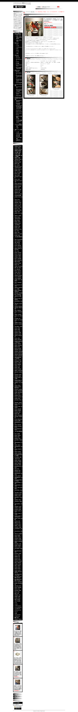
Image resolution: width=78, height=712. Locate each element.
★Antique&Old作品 (18, 195)
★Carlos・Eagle (17, 235)
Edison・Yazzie (17, 591)
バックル (17, 51)
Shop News (16, 696)
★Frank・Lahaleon (18, 410)
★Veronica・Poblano (18, 461)
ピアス (17, 48)
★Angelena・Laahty (18, 543)
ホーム (24, 11)
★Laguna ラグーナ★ (18, 184)
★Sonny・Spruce (17, 221)
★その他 (17, 63)
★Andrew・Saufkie (18, 332)
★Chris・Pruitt (17, 187)
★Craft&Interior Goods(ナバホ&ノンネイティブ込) (18, 98)
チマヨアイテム (17, 616)
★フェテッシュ (18, 110)
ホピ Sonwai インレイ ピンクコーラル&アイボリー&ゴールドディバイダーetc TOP (17, 673)
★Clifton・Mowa (17, 398)
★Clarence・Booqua (18, 553)
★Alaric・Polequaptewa (18, 390)
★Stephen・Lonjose (18, 538)
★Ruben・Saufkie (18, 362)
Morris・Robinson (18, 240)
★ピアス (17, 61)
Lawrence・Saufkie (18, 255)
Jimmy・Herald (17, 175)
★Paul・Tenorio (17, 217)
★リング (17, 56)
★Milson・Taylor (17, 365)
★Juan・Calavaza (18, 435)
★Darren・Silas (17, 346)
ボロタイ (17, 50)
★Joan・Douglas (17, 535)
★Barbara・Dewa (17, 470)
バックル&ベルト (17, 608)
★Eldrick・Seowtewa (18, 494)
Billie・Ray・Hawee (18, 267)
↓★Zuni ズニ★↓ (17, 458)
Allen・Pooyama (17, 242)
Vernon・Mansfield (18, 276)
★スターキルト (18, 95)
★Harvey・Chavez (18, 205)
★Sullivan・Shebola (18, 507)
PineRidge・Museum (18, 146)
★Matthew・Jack (18, 594)
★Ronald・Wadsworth (18, 354)
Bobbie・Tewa (17, 264)
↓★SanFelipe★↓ (17, 224)
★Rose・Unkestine (18, 562)
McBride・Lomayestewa (18, 266)
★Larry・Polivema (18, 343)
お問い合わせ (44, 6)
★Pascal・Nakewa (18, 568)
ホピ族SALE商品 (17, 153)
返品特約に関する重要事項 (48, 25)
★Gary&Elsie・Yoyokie (18, 326)
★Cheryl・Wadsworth (18, 352)
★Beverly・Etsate (17, 522)
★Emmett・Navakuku (18, 389)
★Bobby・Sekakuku (18, 314)
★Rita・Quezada (17, 599)
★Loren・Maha (17, 338)
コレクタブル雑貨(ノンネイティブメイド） (19, 121)
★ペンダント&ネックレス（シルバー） (19, 76)
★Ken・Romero (17, 220)
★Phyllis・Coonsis (18, 495)
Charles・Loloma (17, 243)
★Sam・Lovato (17, 199)
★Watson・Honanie (18, 263)
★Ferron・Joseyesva (18, 359)
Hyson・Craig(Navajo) (18, 581)
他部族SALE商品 (17, 157)
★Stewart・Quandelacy (18, 533)
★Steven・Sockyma (18, 348)
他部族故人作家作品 (18, 150)
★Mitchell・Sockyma (18, 349)
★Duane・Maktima (18, 186)
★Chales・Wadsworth (18, 355)
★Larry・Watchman (18, 587)
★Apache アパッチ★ (18, 229)
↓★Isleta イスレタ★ (18, 189)
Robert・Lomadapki (18, 258)
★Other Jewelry (17, 70)
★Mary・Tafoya (17, 211)
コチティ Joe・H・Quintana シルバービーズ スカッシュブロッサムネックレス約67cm (18, 687)
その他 (17, 53)
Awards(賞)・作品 (17, 152)
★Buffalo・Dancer (18, 223)
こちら (20, 27)
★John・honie (17, 413)
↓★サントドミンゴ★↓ (18, 193)
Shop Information (17, 698)
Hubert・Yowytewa (18, 270)
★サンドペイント (19, 113)
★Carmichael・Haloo (18, 457)
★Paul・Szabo (17, 163)
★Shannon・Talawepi (18, 402)
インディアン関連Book (18, 124)
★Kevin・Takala (17, 329)
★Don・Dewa (17, 468)
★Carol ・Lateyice (18, 570)
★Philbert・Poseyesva (18, 322)
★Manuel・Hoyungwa (18, 275)
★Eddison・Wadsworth (18, 351)
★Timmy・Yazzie (17, 226)
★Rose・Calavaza (17, 565)
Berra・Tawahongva (18, 294)
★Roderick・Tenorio (18, 202)
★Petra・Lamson (17, 393)
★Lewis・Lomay (17, 173)
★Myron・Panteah (18, 451)
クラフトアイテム (17, 614)
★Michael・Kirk (17, 192)
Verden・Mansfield (18, 278)
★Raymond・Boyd (18, 585)
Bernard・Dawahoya (18, 252)
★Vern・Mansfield (18, 364)
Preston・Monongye (18, 245)
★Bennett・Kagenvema (18, 287)
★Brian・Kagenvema (18, 339)
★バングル (18, 57)
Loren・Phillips (17, 288)
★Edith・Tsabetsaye (18, 460)
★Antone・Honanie (18, 368)
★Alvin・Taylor (17, 367)
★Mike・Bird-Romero (18, 183)
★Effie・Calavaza (17, 444)
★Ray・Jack (17, 593)
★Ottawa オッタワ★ (18, 233)
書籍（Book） (17, 617)
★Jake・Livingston (18, 463)
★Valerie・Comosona (18, 539)
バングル (17, 45)
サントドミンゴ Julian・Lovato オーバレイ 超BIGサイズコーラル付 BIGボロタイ (18, 633)
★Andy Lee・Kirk (18, 190)
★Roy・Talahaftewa (18, 310)
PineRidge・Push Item (18, 149)
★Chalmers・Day (17, 318)
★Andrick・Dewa (17, 471)
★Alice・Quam (17, 436)
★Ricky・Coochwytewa (18, 370)
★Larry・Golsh (17, 179)
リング (17, 44)
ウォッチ (16, 611)
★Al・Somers (17, 230)
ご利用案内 (39, 6)
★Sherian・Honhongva (18, 306)
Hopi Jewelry (17, 42)
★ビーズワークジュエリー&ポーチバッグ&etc (19, 90)
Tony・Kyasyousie (17, 273)
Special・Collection (18, 147)
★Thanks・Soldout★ (18, 619)
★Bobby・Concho (18, 525)
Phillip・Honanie (17, 261)
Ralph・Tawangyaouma (18, 239)
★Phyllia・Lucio (17, 556)
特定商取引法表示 (17, 694)
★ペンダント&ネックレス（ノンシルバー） (19, 80)
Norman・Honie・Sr (18, 272)
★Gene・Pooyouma (18, 424)
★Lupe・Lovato (17, 208)
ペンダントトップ (19, 47)
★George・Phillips (18, 420)
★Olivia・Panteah (17, 536)
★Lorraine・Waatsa (18, 464)
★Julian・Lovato (17, 170)
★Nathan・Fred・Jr (18, 395)
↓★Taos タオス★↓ (18, 218)
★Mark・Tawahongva (18, 345)
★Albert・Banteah (18, 475)
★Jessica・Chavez (18, 559)
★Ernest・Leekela (18, 546)
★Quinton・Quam (18, 499)
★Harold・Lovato (17, 200)
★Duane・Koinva (17, 385)
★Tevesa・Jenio (17, 588)
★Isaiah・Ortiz (17, 227)
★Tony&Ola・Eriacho (18, 492)
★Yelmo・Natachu (18, 545)
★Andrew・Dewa (17, 438)
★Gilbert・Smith (17, 596)
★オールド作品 (17, 433)
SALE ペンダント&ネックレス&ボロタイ (19, 37)
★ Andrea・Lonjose (18, 509)
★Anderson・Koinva (18, 374)
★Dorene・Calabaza (18, 215)
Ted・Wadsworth (17, 269)
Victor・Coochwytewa (18, 246)
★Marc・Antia (17, 232)
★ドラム (17, 114)
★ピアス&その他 (19, 82)
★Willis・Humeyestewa (18, 392)
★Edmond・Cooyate (18, 506)
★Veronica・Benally (18, 590)
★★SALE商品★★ (18, 33)
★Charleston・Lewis (18, 361)
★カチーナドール (19, 111)
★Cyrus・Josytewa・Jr (18, 396)
